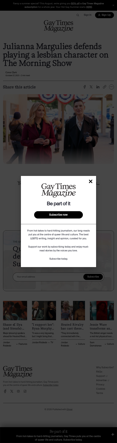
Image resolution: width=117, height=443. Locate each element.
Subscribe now (58, 214)
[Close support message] (91, 181)
